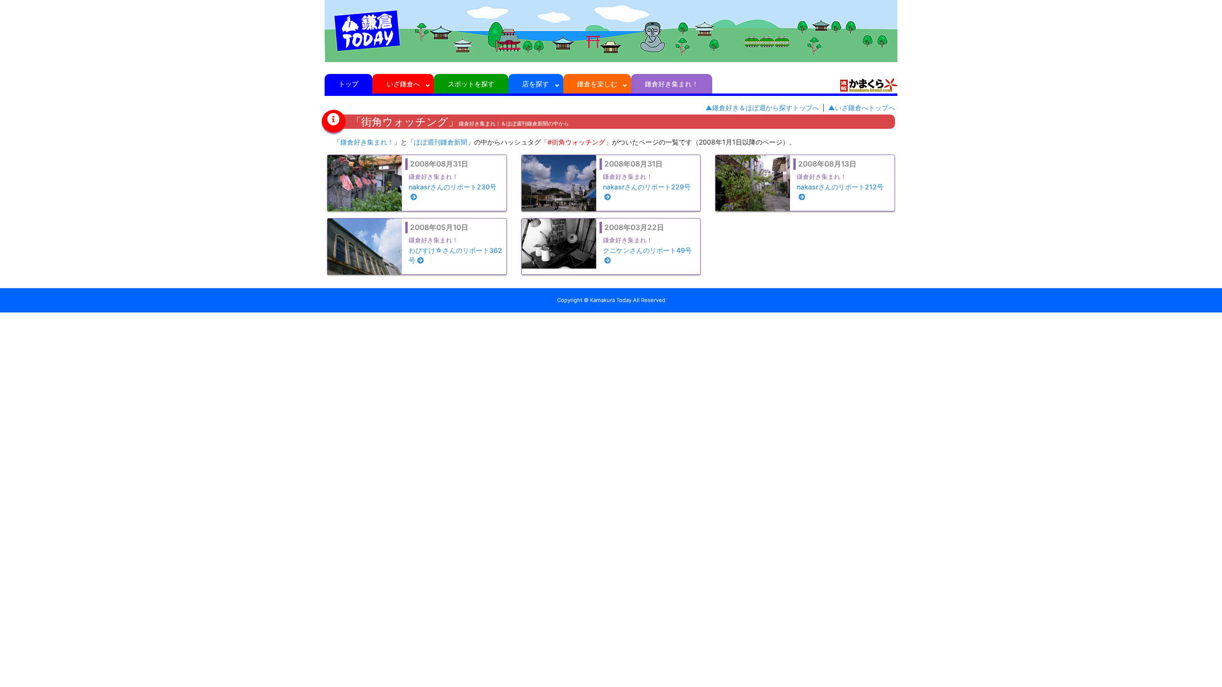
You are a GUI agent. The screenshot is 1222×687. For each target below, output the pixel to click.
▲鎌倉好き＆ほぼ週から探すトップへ (762, 108)
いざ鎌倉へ (403, 84)
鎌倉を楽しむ (597, 84)
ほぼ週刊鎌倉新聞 (440, 142)
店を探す (535, 84)
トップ (348, 84)
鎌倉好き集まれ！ (671, 84)
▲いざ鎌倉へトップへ (861, 108)
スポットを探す (471, 84)
